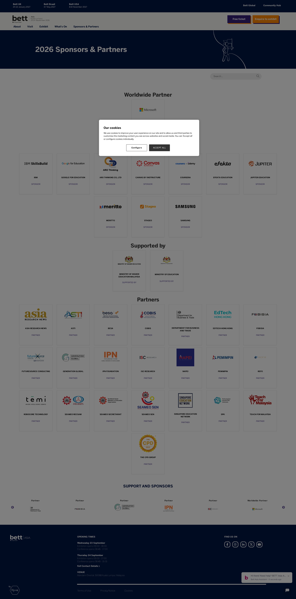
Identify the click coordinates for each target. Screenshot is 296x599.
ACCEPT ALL (159, 148)
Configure (136, 148)
